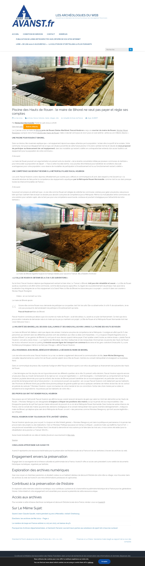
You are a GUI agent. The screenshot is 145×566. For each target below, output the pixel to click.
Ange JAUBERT (92, 118)
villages (52, 118)
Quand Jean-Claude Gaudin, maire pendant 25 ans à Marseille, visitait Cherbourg (45, 514)
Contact (51, 34)
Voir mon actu (17, 127)
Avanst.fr (101, 502)
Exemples (63, 34)
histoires (41, 118)
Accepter (104, 561)
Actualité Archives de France (73, 118)
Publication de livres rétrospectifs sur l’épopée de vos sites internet (48, 39)
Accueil (15, 34)
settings (90, 562)
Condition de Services (33, 34)
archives (30, 118)
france (36, 118)
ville (57, 118)
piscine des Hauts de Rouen (48, 133)
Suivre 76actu (32, 127)
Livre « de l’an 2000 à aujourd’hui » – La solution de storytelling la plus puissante (54, 44)
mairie (47, 118)
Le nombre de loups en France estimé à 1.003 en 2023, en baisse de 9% (41, 523)
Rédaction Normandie (24, 123)
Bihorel (38, 130)
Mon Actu (71, 435)
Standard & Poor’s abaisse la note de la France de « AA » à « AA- (37, 539)
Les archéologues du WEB (77, 15)
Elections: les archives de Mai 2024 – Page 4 (30, 518)
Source (15, 440)
